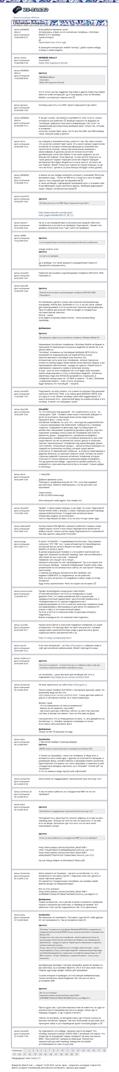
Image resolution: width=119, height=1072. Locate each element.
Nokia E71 (36, 1058)
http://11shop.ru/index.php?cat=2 (55, 637)
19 (14, 1054)
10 (62, 1050)
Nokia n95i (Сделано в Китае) (53, 62)
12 (73, 1050)
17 (99, 1050)
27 (56, 1054)
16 (93, 1050)
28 (61, 1054)
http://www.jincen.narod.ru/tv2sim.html (70, 677)
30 (72, 1054)
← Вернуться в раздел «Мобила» (26, 17)
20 (19, 1054)
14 (83, 1050)
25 (45, 1054)
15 (88, 1050)
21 (25, 1054)
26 (51, 1054)
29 (66, 1054)
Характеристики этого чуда (52, 42)
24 (40, 1054)
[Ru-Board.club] (30, 13)
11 (67, 1050)
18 (104, 1050)
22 (30, 1054)
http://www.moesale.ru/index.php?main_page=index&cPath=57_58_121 (56, 213)
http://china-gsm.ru (74, 645)
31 (77, 1054)
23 (35, 1054)
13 (78, 1050)
